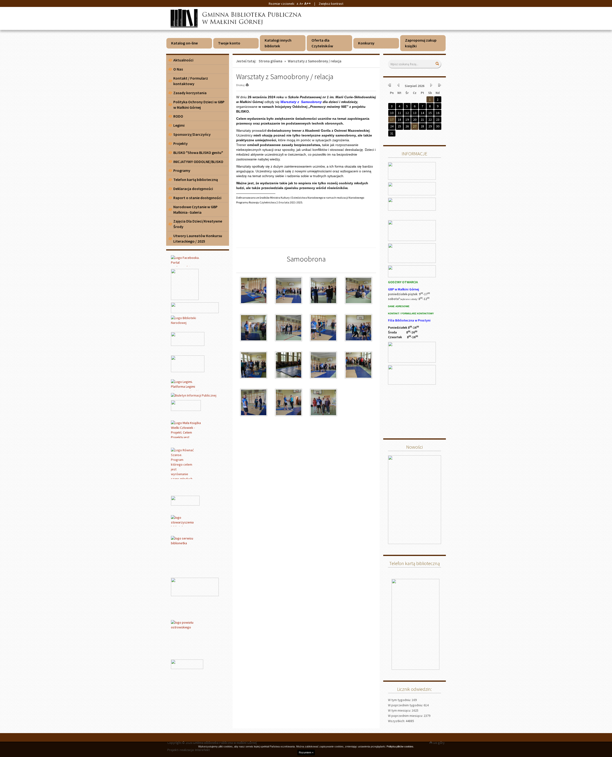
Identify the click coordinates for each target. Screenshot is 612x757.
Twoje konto (229, 43)
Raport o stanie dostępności (197, 197)
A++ (307, 3)
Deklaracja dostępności (193, 188)
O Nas (178, 69)
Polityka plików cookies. (400, 746)
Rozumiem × (306, 752)
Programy (181, 170)
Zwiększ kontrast (331, 3)
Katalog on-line (184, 43)
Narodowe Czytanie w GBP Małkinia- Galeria (195, 209)
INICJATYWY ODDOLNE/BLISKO (198, 161)
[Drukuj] (249, 85)
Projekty (180, 143)
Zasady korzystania (190, 92)
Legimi (179, 125)
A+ (301, 3)
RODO (178, 116)
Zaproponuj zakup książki (421, 43)
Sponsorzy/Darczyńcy (192, 134)
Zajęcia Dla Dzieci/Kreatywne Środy (197, 224)
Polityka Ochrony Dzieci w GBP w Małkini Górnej (198, 104)
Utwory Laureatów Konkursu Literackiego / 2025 (197, 238)
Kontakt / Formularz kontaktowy (190, 81)
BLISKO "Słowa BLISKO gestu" (198, 152)
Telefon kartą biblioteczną (195, 179)
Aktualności (183, 60)
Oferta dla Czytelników (322, 43)
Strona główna (270, 61)
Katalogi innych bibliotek (278, 43)
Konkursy (366, 43)
